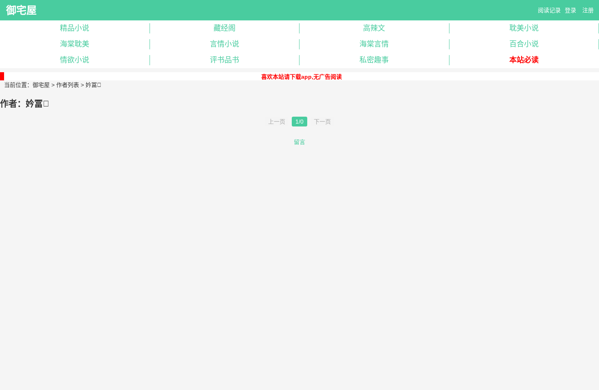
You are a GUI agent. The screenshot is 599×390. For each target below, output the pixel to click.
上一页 (276, 121)
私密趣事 (374, 60)
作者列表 (67, 85)
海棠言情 (374, 44)
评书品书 (224, 60)
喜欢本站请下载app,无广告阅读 (301, 76)
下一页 (322, 121)
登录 (570, 10)
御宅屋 (21, 10)
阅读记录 (549, 10)
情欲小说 (74, 60)
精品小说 (74, 28)
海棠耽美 (74, 44)
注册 (588, 10)
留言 (299, 142)
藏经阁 (225, 28)
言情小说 (224, 44)
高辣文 (374, 28)
